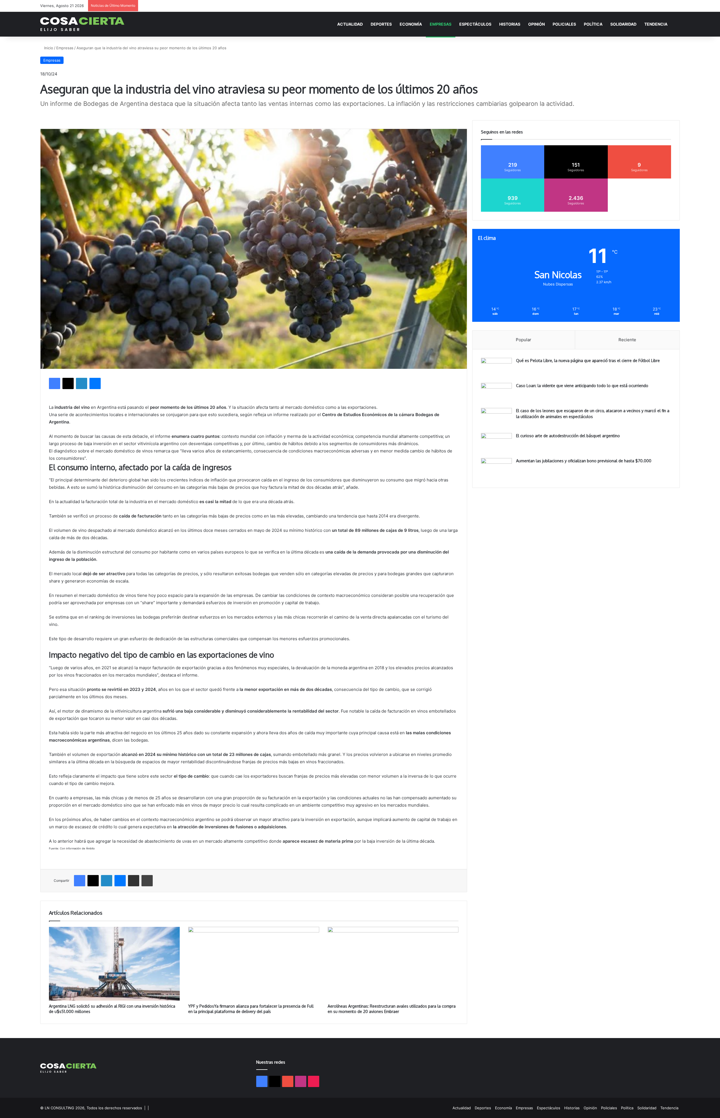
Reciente (627, 339)
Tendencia (655, 24)
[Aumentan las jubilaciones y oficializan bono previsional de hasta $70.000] (496, 468)
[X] (68, 383)
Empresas (440, 24)
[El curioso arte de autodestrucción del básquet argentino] (496, 443)
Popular (523, 339)
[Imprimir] (147, 880)
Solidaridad (623, 24)
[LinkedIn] (81, 383)
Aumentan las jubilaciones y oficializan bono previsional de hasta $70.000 (583, 460)
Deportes (381, 24)
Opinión (536, 24)
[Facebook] (54, 383)
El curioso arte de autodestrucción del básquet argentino (568, 435)
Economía (411, 24)
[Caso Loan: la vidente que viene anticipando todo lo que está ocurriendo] (496, 393)
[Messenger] (95, 383)
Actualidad (350, 24)
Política (593, 24)
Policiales (564, 24)
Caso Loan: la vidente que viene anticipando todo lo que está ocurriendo (582, 385)
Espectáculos (475, 24)
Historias (509, 24)
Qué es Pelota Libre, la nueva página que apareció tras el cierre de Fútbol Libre (588, 360)
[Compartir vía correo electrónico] (133, 880)
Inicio (48, 48)
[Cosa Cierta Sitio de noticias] (82, 24)
